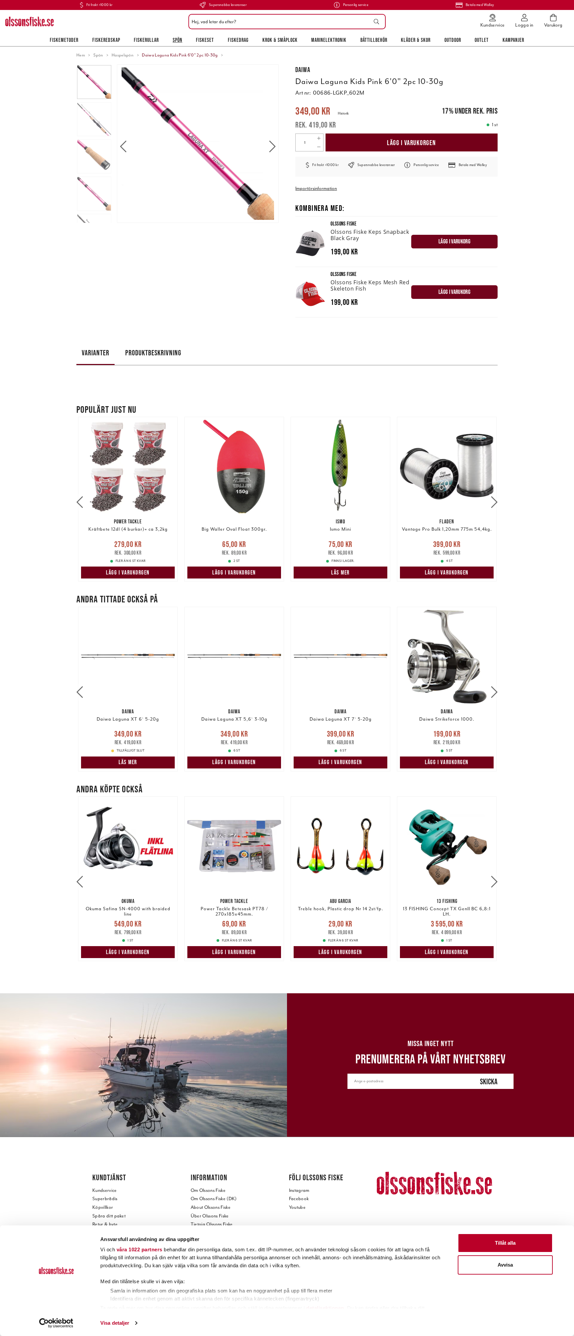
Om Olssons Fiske (208, 1190)
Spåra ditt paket (109, 1216)
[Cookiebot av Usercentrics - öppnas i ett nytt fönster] (56, 1323)
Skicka (489, 1081)
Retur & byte (105, 1224)
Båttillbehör (373, 40)
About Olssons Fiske (211, 1207)
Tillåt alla (505, 1243)
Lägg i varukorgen (411, 142)
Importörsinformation (316, 188)
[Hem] (29, 22)
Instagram (299, 1190)
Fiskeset (205, 40)
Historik (343, 113)
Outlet (482, 40)
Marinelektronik (328, 40)
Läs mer (340, 572)
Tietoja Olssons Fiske (212, 1224)
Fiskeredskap (106, 40)
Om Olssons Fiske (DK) (214, 1199)
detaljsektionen (325, 1308)
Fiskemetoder (64, 40)
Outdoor (452, 40)
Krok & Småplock (280, 40)
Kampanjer (513, 40)
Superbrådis (105, 1199)
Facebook (299, 1199)
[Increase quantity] (318, 138)
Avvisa (505, 1265)
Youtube (297, 1207)
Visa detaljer (114, 1323)
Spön (177, 40)
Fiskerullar (146, 40)
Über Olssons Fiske (210, 1216)
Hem (80, 55)
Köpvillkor (102, 1207)
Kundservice (104, 1190)
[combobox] (285, 22)
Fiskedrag (238, 40)
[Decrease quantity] (318, 146)
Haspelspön (123, 55)
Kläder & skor (415, 40)
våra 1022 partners (139, 1249)
